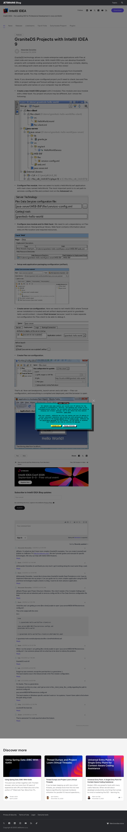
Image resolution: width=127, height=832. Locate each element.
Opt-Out (77, 422)
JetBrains (20, 828)
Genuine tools (43, 815)
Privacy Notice (59, 419)
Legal (33, 815)
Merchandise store (116, 824)
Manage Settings (69, 426)
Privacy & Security (10, 815)
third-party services (49, 420)
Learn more (67, 412)
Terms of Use (74, 419)
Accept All (55, 426)
